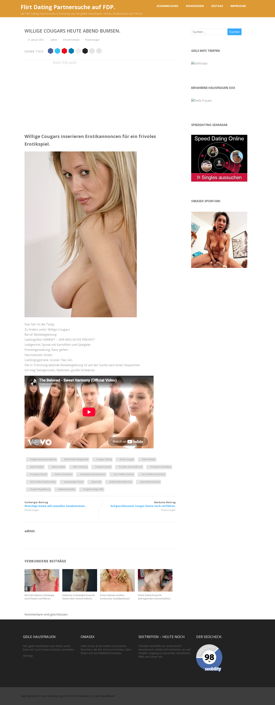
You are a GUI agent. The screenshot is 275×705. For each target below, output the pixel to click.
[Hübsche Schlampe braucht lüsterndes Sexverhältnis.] (79, 590)
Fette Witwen (148, 459)
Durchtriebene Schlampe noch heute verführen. (39, 596)
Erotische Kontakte (77, 696)
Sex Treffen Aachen (124, 474)
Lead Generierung (52, 696)
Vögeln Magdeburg (40, 489)
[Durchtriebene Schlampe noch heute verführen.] (42, 590)
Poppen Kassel (103, 466)
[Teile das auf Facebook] (50, 51)
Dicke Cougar (127, 459)
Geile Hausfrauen (104, 696)
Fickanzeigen (92, 39)
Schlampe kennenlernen (93, 474)
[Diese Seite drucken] (99, 51)
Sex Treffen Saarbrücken (43, 481)
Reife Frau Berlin (63, 474)
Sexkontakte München (120, 481)
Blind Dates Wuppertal (76, 459)
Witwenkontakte (66, 489)
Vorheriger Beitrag (55, 504)
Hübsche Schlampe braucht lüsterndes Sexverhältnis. (78, 596)
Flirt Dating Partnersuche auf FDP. (68, 7)
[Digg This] (85, 51)
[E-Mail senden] (92, 51)
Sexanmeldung (167, 6)
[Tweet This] (57, 51)
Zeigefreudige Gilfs (93, 489)
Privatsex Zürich (38, 474)
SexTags (217, 6)
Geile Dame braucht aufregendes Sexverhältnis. (154, 596)
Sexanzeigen (195, 6)
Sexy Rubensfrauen (150, 481)
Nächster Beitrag (143, 504)
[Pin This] (64, 51)
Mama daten (58, 466)
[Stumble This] (78, 51)
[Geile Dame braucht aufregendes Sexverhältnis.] (155, 590)
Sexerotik (96, 481)
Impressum (238, 6)
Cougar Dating (104, 459)
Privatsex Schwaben (160, 466)
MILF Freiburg (80, 466)
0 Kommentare (71, 39)
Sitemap (28, 655)
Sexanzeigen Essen (73, 481)
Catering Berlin (29, 696)
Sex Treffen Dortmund (153, 474)
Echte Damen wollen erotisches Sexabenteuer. (115, 596)
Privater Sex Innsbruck (130, 466)
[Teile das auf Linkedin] (71, 51)
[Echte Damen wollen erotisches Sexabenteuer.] (117, 590)
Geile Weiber (37, 466)
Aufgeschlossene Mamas (43, 459)
